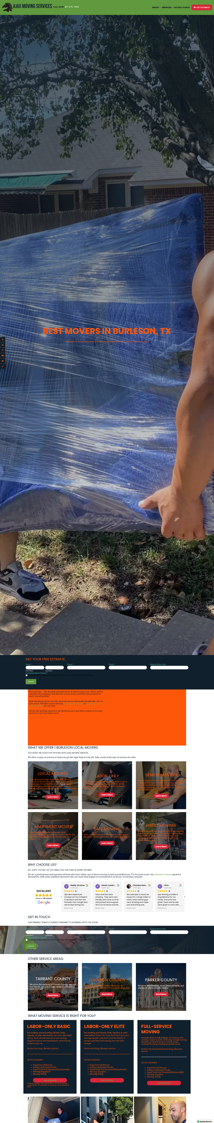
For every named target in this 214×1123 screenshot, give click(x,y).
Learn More (52, 797)
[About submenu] (160, 7)
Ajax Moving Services (32, 6)
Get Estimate (50, 1080)
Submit (31, 681)
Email (112, 664)
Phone (70, 664)
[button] (61, 896)
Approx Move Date (158, 664)
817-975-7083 (72, 6)
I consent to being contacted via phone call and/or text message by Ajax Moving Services (60, 675)
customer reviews (162, 874)
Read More (53, 995)
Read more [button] (68, 908)
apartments (69, 703)
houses (79, 703)
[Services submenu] (172, 7)
